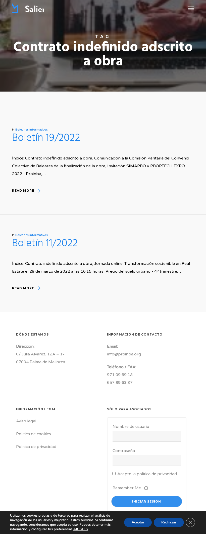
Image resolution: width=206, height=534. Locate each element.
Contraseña (124, 450)
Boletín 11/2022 (45, 243)
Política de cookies (33, 433)
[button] (191, 8)
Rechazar (168, 522)
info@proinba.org (124, 354)
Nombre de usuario (131, 426)
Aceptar (138, 522)
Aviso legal (26, 421)
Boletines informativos (31, 129)
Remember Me (127, 487)
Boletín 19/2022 (46, 138)
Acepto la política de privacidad (147, 473)
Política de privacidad (36, 446)
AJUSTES (80, 529)
